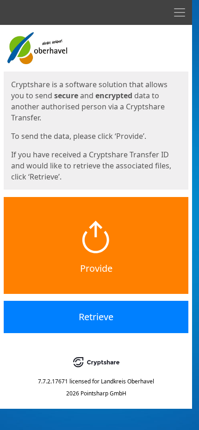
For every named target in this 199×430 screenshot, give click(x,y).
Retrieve (96, 317)
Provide (96, 268)
